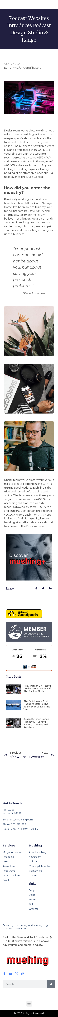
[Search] (51, 984)
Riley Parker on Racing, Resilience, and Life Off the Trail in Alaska (37, 688)
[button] (29, 1004)
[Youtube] (10, 973)
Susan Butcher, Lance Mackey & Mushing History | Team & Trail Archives (36, 723)
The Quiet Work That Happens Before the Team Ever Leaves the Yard (37, 705)
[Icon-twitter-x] (16, 973)
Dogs (32, 894)
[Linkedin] (22, 973)
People (33, 890)
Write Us (33, 908)
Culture (33, 904)
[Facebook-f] (4, 973)
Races (32, 899)
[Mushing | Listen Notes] (29, 670)
